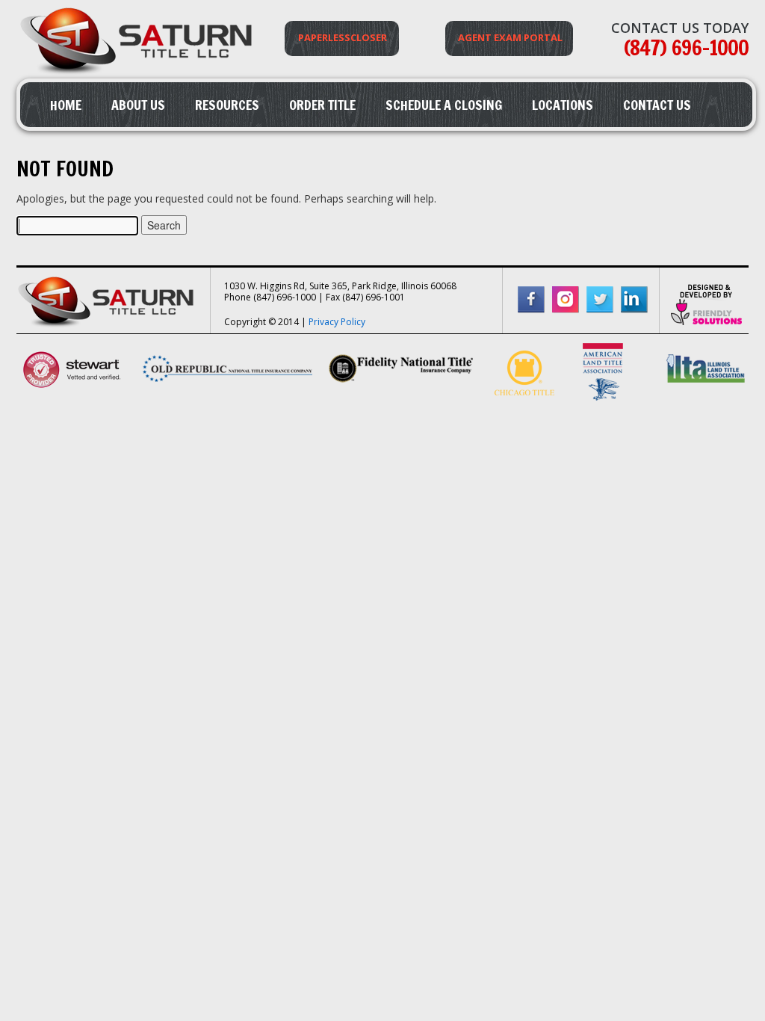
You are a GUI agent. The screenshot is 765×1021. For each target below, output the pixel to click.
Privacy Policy (337, 321)
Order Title (322, 104)
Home (65, 104)
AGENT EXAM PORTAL (510, 37)
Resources (227, 104)
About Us (138, 104)
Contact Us (657, 104)
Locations (562, 104)
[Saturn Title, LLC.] (138, 74)
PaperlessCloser (342, 37)
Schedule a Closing (443, 104)
